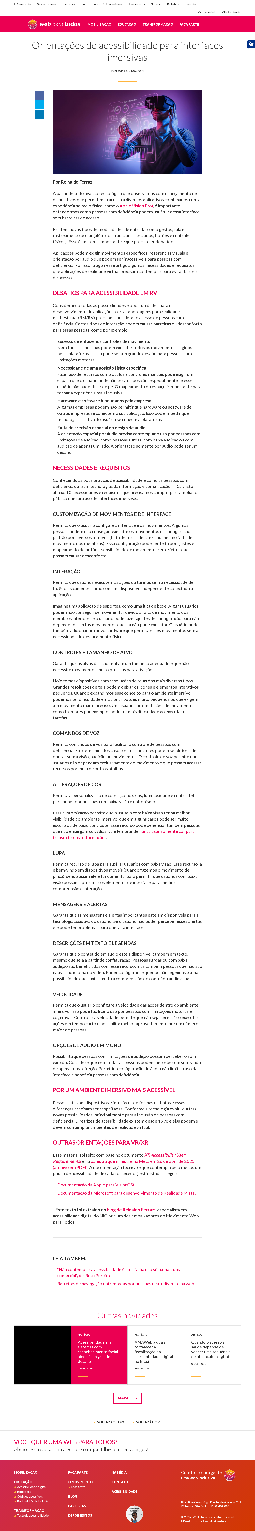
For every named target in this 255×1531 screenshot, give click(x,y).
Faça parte (189, 24)
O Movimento (22, 4)
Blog (83, 4)
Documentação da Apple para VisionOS (95, 1184)
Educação (127, 24)
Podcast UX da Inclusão (107, 4)
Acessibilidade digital (31, 1487)
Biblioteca (173, 4)
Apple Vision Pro (136, 205)
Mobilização (99, 24)
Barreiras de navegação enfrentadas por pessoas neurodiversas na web (125, 1283)
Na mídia (156, 4)
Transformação (158, 24)
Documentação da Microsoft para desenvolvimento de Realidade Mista (126, 1193)
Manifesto (78, 1487)
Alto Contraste (231, 12)
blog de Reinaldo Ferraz (130, 1209)
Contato (190, 4)
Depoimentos (136, 4)
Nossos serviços (47, 4)
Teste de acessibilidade (33, 1515)
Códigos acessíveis (30, 1496)
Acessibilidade (207, 12)
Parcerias (69, 4)
